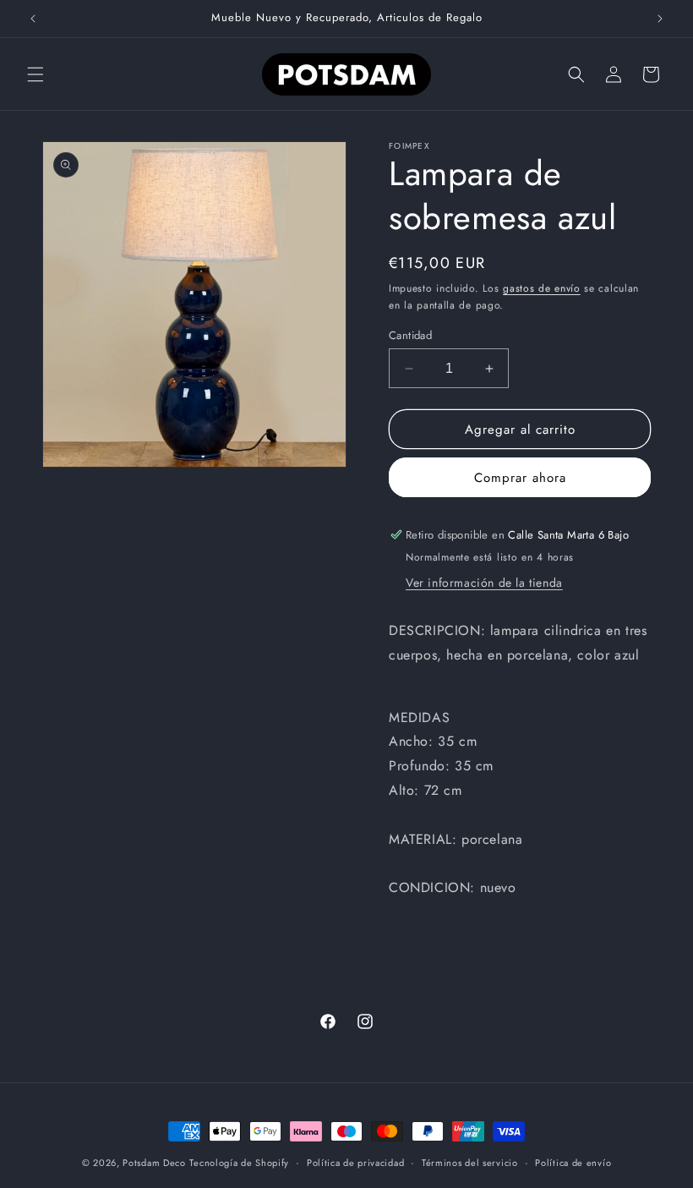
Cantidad (410, 335)
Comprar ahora (520, 477)
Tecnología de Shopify (239, 1162)
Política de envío (573, 1162)
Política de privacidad (355, 1162)
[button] (35, 74)
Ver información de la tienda (484, 582)
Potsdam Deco (154, 1162)
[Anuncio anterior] (33, 18)
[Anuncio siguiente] (660, 18)
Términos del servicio (470, 1162)
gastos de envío (542, 288)
